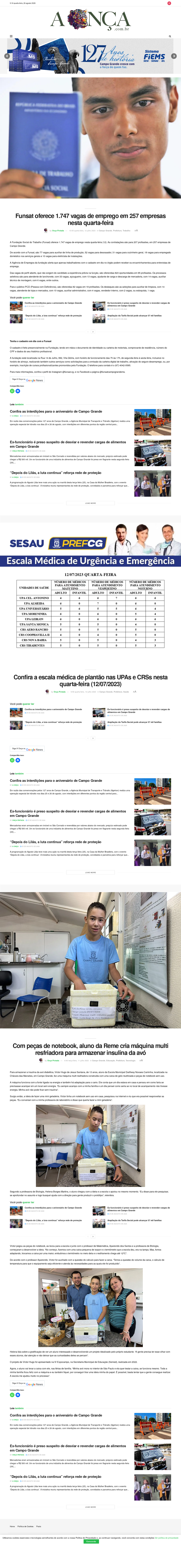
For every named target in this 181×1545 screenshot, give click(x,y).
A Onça (15, 416)
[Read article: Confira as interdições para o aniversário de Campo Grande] (16, 306)
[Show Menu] (11, 36)
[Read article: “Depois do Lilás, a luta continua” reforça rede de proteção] (16, 318)
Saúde (126, 691)
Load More (90, 503)
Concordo (91, 1541)
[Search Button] (170, 36)
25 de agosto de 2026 (35, 306)
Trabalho (126, 230)
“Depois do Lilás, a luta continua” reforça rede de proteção (53, 315)
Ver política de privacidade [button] (166, 1537)
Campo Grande (105, 230)
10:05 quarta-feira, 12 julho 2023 (82, 230)
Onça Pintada (58, 230)
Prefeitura (117, 230)
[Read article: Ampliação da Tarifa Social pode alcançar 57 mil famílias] (99, 318)
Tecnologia (130, 1060)
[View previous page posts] (88, 332)
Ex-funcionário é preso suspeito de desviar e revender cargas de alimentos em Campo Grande (138, 304)
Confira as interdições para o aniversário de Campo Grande (53, 302)
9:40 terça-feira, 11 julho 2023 (76, 1060)
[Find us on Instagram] (169, 3)
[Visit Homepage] (90, 20)
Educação (110, 1060)
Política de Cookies (26, 1526)
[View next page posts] (93, 332)
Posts (38, 1526)
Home (12, 1526)
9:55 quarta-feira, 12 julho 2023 (83, 691)
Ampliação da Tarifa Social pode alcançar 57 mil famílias (134, 315)
